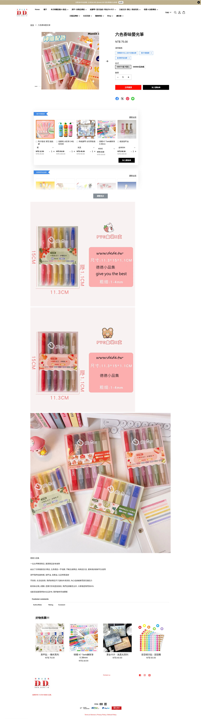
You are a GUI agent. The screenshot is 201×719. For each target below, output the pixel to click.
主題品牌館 (74, 16)
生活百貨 (86, 16)
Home (37, 9)
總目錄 (118, 16)
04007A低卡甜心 (123, 67)
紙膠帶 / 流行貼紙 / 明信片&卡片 (102, 9)
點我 (120, 2)
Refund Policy (111, 714)
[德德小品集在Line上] (149, 676)
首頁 (32, 25)
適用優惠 (118, 48)
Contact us (106, 675)
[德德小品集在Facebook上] (140, 676)
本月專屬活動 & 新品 (58, 9)
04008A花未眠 (138, 67)
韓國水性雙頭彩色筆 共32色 (19, 713)
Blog (109, 16)
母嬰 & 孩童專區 (150, 9)
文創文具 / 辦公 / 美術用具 (129, 9)
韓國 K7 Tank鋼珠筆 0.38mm (107, 142)
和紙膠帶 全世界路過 (87, 141)
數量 (117, 73)
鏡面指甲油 (124, 141)
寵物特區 (98, 16)
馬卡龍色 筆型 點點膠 (45, 142)
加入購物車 (126, 160)
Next (107, 61)
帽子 (45, 9)
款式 (117, 63)
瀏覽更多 (100, 196)
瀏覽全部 (132, 117)
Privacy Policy (101, 714)
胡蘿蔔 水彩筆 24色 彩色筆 (66, 142)
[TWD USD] (168, 12)
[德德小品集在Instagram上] (144, 676)
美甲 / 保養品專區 (78, 9)
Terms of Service (90, 714)
